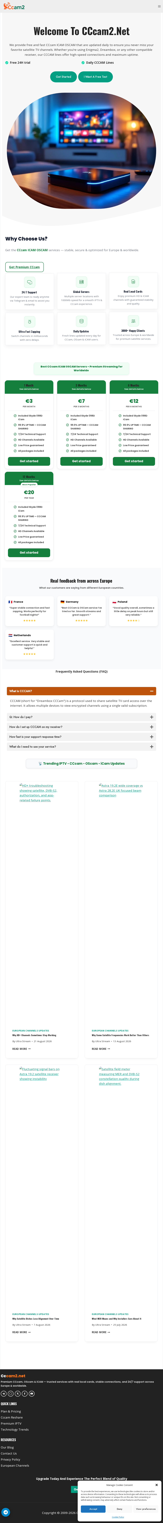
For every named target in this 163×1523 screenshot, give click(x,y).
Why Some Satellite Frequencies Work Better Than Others (120, 1035)
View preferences (146, 1509)
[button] (156, 1485)
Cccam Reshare (12, 1417)
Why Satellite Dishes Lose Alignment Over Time (35, 1318)
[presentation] (41, 903)
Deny (119, 1509)
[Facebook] (25, 1394)
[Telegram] (4, 1394)
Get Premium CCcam (24, 267)
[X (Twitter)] (18, 1394)
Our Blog (7, 1447)
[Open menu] (159, 6)
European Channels (15, 1465)
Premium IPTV (11, 1423)
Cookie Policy (118, 1517)
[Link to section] (81, 1406)
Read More (21, 1048)
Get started (29, 461)
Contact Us (9, 1453)
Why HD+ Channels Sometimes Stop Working (34, 1035)
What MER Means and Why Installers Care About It (116, 1318)
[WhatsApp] (11, 1394)
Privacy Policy (10, 1459)
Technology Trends (15, 1429)
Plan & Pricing (11, 1411)
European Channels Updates (30, 1030)
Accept (93, 1509)
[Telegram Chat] (5, 1512)
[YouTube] (32, 1394)
